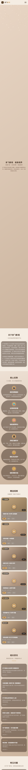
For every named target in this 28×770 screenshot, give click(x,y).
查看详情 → (5, 675)
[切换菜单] (25, 2)
